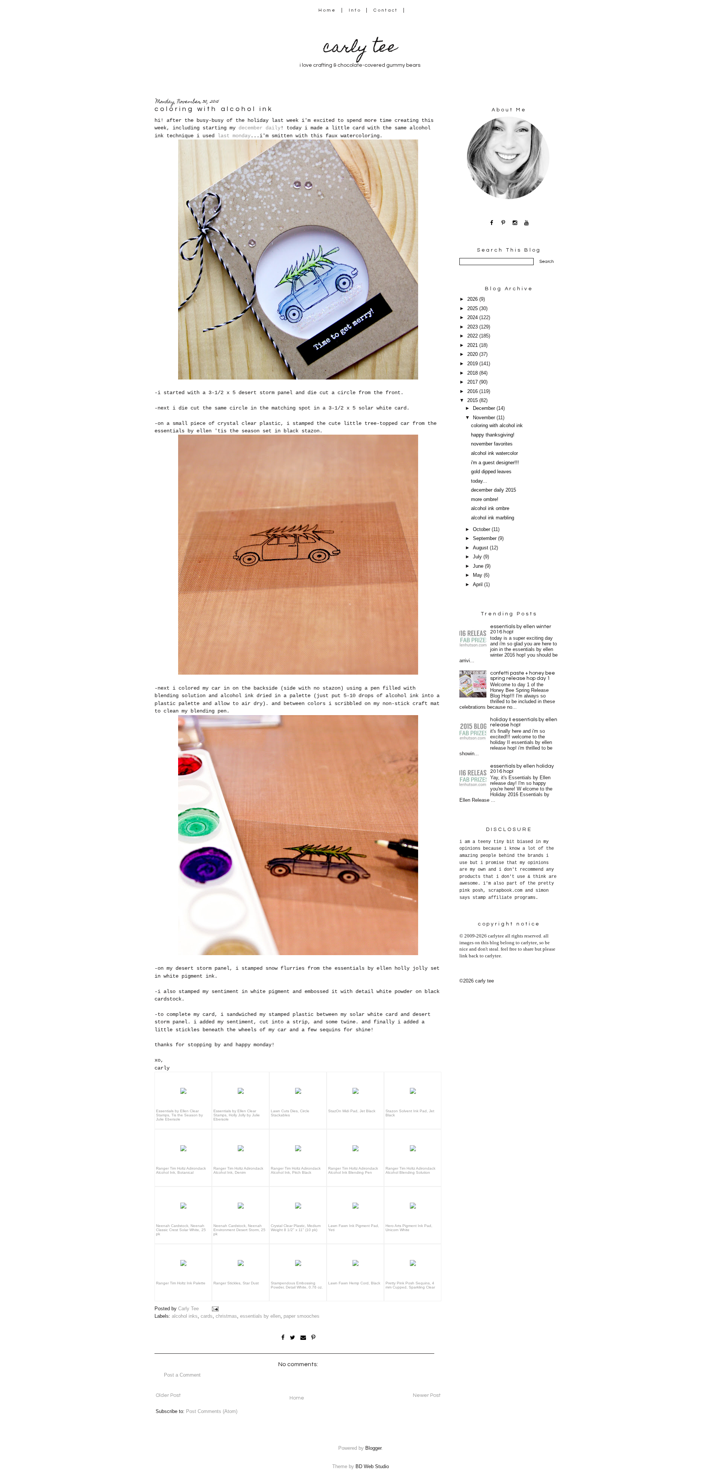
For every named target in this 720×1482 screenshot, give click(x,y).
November (484, 417)
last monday (234, 136)
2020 (473, 354)
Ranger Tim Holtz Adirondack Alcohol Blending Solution (410, 1170)
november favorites (492, 444)
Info (355, 10)
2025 (473, 308)
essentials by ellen (260, 1316)
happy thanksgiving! (492, 435)
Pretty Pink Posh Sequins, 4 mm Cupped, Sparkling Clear (410, 1285)
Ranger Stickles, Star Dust (236, 1283)
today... (479, 481)
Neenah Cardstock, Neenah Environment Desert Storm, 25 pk (239, 1230)
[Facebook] (491, 222)
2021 (473, 345)
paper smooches (302, 1316)
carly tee (360, 48)
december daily (259, 128)
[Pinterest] (503, 222)
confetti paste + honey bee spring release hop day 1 (522, 675)
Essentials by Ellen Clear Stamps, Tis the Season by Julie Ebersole (179, 1115)
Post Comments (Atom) (211, 1411)
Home (327, 10)
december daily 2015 (493, 490)
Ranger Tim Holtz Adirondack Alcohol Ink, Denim (238, 1170)
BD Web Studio (372, 1466)
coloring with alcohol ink (497, 425)
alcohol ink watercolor (494, 453)
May (478, 575)
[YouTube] (526, 222)
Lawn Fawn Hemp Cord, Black (354, 1283)
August (481, 547)
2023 (473, 327)
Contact (386, 10)
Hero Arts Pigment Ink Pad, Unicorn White (409, 1228)
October (482, 529)
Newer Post (427, 1395)
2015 (473, 400)
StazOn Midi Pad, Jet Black (351, 1111)
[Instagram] (515, 222)
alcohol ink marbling (492, 517)
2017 (473, 382)
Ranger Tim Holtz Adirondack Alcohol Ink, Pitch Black (296, 1170)
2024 (473, 317)
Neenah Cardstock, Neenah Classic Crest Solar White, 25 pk (181, 1230)
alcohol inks (185, 1316)
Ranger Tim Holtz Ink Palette (181, 1283)
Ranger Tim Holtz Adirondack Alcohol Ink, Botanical (181, 1170)
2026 (473, 299)
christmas (226, 1316)
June (479, 566)
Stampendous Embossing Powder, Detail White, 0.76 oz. (297, 1285)
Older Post (168, 1395)
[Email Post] (215, 1308)
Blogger (373, 1448)
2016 (473, 391)
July (478, 557)
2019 (473, 363)
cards (207, 1316)
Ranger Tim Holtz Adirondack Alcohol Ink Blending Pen (353, 1170)
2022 (473, 336)
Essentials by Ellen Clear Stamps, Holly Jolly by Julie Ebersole (236, 1115)
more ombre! (484, 499)
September (485, 538)
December (484, 408)
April (478, 584)
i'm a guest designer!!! (495, 462)
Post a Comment (182, 1375)
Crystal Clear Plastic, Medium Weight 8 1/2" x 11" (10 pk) (296, 1228)
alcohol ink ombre (490, 508)
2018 (473, 373)
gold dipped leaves (491, 471)
